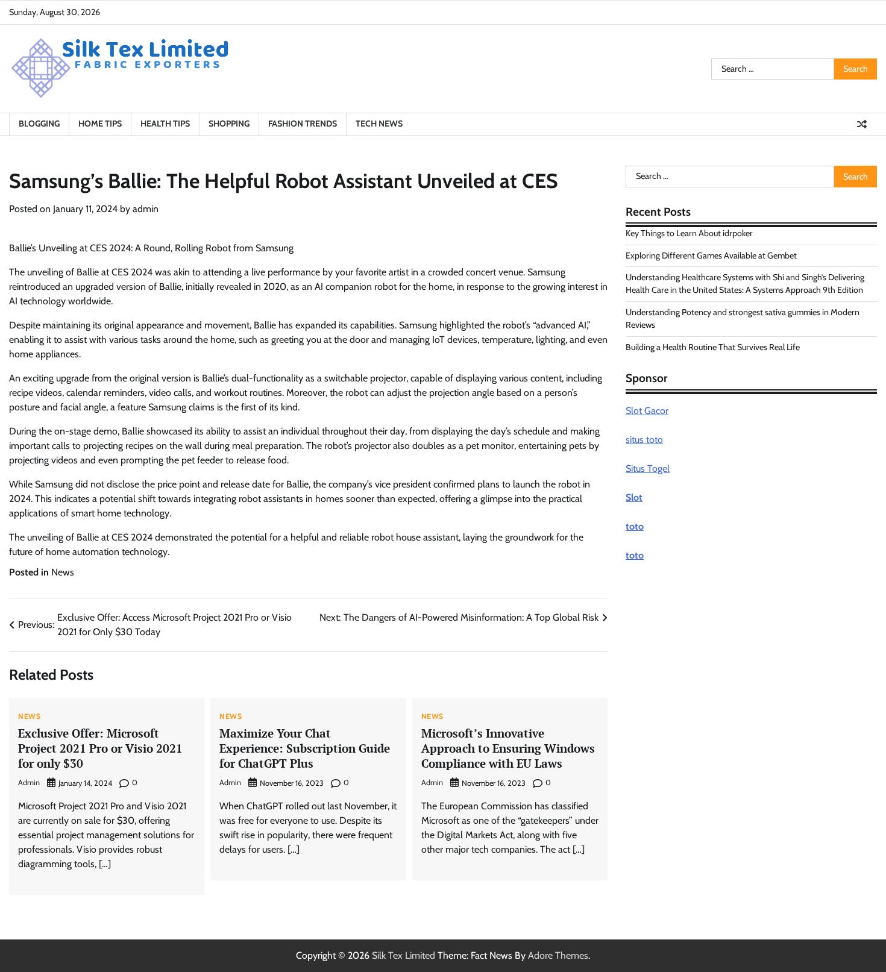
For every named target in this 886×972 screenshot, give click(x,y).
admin (146, 209)
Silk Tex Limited (403, 955)
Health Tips (165, 123)
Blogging (39, 123)
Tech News (379, 123)
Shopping (229, 123)
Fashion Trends (302, 123)
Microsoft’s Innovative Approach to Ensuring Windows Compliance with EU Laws (508, 748)
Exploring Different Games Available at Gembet (711, 254)
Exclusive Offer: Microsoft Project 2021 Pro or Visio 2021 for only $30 (100, 748)
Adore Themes (558, 955)
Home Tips (100, 123)
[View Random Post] (862, 124)
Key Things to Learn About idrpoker (689, 233)
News (62, 572)
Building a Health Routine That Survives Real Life (713, 346)
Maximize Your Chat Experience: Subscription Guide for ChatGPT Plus (304, 748)
